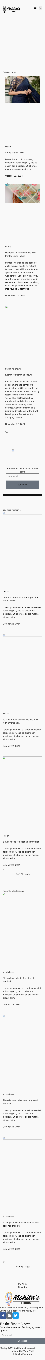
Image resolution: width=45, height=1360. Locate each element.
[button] (35, 8)
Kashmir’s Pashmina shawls (18, 375)
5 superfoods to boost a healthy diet (21, 842)
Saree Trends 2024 (14, 152)
